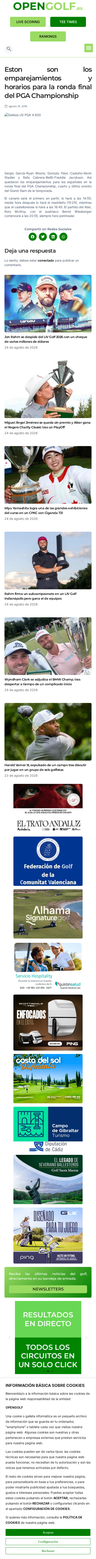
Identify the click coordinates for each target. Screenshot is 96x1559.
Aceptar (48, 1532)
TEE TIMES (68, 22)
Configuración (48, 1541)
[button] (8, 49)
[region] (48, 1468)
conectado (46, 260)
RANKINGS (48, 36)
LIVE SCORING (28, 22)
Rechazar (48, 1550)
